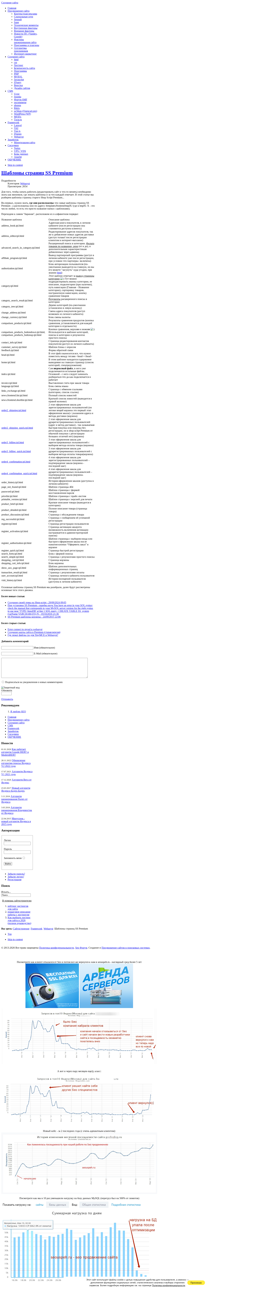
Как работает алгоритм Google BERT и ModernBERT (15, 752)
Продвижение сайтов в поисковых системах (126, 947)
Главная (12, 717)
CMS (10, 725)
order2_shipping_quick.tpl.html (17, 427)
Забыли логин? (16, 876)
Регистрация (14, 879)
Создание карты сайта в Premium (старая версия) (34, 632)
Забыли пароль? (16, 873)
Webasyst (25, 183)
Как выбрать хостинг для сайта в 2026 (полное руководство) (19, 920)
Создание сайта (16, 722)
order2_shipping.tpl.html (13, 410)
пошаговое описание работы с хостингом (19, 913)
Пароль (8, 849)
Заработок (13, 731)
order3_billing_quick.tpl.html (16, 451)
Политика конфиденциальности (56, 947)
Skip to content (15, 165)
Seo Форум (81, 947)
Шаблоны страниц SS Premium (37, 173)
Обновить (6, 690)
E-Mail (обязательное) (45, 653)
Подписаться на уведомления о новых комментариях (34, 682)
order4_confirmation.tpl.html (15, 461)
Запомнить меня (12, 858)
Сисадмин (13, 734)
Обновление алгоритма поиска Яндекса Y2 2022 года (16, 763)
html (59, 272)
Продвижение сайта (18, 719)
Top (10, 934)
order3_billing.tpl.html (12, 442)
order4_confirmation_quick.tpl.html (19, 473)
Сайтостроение (21, 928)
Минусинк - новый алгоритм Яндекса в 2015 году (16, 821)
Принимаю (196, 1282)
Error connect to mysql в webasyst (25, 629)
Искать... (6, 892)
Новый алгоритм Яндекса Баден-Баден (15, 789)
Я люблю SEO (18, 711)
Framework (13, 728)
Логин (7, 840)
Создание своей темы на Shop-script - (37, 602)
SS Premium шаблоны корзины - (34, 616)
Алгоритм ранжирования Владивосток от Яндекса (16, 810)
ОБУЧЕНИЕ (14, 737)
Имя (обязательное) (44, 647)
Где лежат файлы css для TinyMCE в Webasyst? (33, 635)
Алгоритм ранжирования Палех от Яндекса (14, 799)
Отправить (7, 699)
